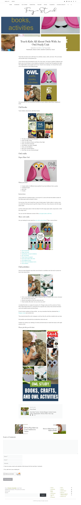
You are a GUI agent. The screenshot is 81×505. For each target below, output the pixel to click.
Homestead (32, 4)
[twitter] (71, 1)
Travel (45, 4)
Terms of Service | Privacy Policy (64, 494)
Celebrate (52, 4)
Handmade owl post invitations (29, 254)
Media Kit (62, 492)
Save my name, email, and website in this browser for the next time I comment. (23, 466)
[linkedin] (64, 1)
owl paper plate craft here (45, 213)
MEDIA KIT (7, 1)
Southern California (46, 49)
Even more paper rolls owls (28, 258)
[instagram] (73, 1)
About (13, 1)
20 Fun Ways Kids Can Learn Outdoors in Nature (31, 429)
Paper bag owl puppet (27, 257)
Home (10, 4)
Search (6, 492)
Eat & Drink (24, 4)
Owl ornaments (25, 250)
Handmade (16, 4)
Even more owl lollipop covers (29, 262)
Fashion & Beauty (61, 4)
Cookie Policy (63, 490)
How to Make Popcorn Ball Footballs (50, 429)
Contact (62, 489)
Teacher (39, 4)
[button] (68, 4)
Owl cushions (25, 263)
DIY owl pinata (25, 255)
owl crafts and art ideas (41, 220)
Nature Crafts (36, 49)
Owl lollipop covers (26, 260)
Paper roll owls (25, 252)
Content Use (63, 496)
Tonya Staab (47, 48)
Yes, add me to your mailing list (11, 469)
